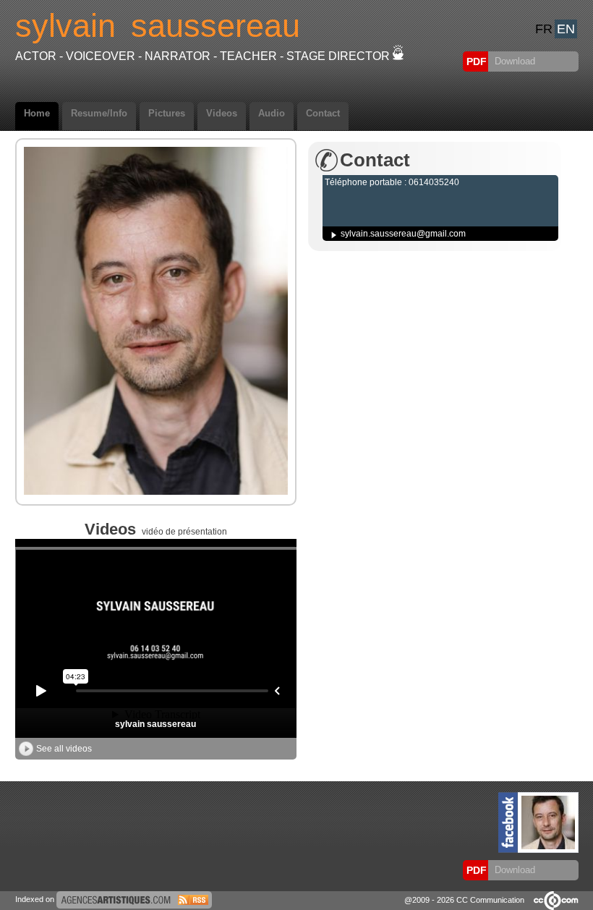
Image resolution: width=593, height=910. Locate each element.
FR (544, 29)
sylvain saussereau (155, 724)
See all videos (64, 749)
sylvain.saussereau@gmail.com (403, 234)
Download (513, 61)
